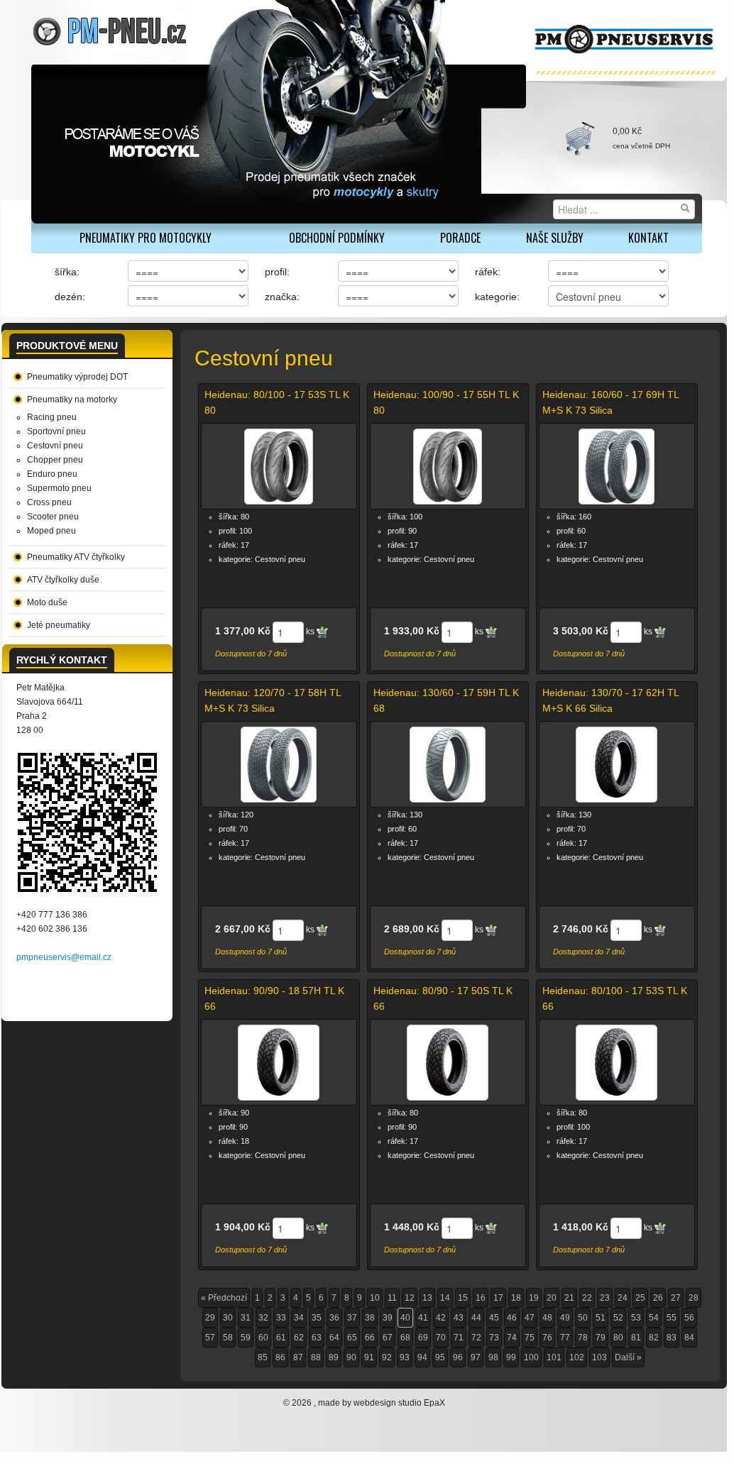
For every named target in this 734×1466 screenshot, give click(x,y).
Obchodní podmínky (337, 237)
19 (534, 1298)
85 (263, 1357)
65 (352, 1338)
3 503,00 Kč (580, 630)
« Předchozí (224, 1298)
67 (388, 1338)
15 (463, 1298)
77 (565, 1338)
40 (405, 1318)
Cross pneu (49, 502)
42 (441, 1318)
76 (547, 1338)
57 (210, 1338)
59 (246, 1338)
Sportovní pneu (56, 431)
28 (694, 1298)
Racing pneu (52, 417)
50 (583, 1318)
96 (458, 1357)
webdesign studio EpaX (399, 1403)
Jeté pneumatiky (58, 625)
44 (476, 1318)
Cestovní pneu (55, 446)
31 (246, 1318)
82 (654, 1338)
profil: (277, 271)
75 (530, 1338)
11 (392, 1298)
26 (658, 1298)
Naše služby (555, 237)
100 (531, 1357)
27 (676, 1298)
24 (623, 1298)
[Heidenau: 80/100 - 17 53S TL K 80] (278, 466)
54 (654, 1318)
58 (228, 1338)
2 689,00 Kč (411, 929)
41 (423, 1318)
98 (493, 1357)
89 (334, 1357)
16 (481, 1298)
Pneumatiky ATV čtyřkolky (76, 557)
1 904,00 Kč (242, 1227)
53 (636, 1318)
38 (370, 1318)
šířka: (67, 271)
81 (636, 1338)
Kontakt (648, 237)
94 (422, 1357)
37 (352, 1318)
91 (369, 1357)
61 (281, 1338)
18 (516, 1298)
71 (459, 1338)
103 (599, 1357)
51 (601, 1318)
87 (298, 1357)
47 (530, 1318)
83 (672, 1338)
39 (388, 1318)
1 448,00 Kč (411, 1227)
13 (427, 1298)
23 (605, 1298)
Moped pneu (51, 531)
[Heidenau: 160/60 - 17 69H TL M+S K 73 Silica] (616, 466)
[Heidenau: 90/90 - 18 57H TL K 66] (278, 1062)
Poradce (460, 237)
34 (299, 1318)
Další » (628, 1357)
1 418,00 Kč (580, 1227)
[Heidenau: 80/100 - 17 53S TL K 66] (616, 1062)
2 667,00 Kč (242, 929)
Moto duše (47, 602)
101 (554, 1357)
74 (512, 1338)
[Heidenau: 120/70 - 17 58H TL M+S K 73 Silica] (279, 764)
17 (498, 1298)
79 (601, 1338)
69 (423, 1338)
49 (565, 1318)
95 (440, 1357)
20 (552, 1298)
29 (210, 1318)
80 (618, 1338)
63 (317, 1338)
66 (370, 1338)
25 (640, 1298)
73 (494, 1338)
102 (576, 1357)
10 (375, 1298)
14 (445, 1298)
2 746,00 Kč (580, 929)
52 (618, 1318)
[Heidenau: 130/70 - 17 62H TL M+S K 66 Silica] (616, 764)
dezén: (70, 296)
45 (494, 1318)
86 (280, 1357)
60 (263, 1338)
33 (281, 1318)
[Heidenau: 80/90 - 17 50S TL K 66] (447, 1062)
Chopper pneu (55, 460)
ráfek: (487, 271)
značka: (282, 296)
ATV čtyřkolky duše (63, 580)
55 (672, 1318)
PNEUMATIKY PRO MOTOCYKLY (146, 237)
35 (317, 1318)
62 (299, 1338)
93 (405, 1357)
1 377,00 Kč (242, 630)
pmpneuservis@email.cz (63, 957)
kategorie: (497, 296)
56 (689, 1318)
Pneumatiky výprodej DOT (77, 377)
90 (351, 1357)
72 (476, 1338)
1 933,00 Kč (411, 630)
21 (569, 1298)
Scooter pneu (53, 517)
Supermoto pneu (59, 488)
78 (583, 1338)
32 (263, 1318)
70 (441, 1338)
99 (511, 1357)
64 (334, 1338)
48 (547, 1318)
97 (476, 1357)
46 (512, 1318)
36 (334, 1318)
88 (316, 1357)
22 (587, 1298)
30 (228, 1318)
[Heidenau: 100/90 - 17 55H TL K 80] (447, 466)
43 (459, 1318)
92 (387, 1357)
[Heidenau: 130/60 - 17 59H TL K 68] (448, 764)
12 (410, 1298)
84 (689, 1338)
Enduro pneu (52, 474)
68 (405, 1338)
